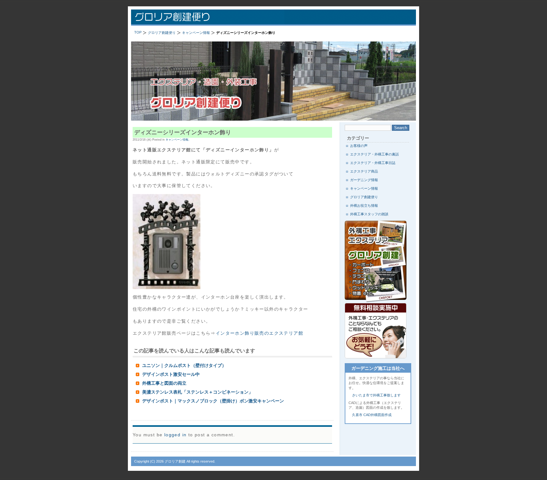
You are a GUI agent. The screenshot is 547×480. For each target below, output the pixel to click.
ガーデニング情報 (364, 180)
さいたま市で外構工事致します (376, 395)
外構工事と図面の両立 (164, 383)
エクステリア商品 (364, 171)
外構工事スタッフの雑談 (369, 214)
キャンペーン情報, (177, 139)
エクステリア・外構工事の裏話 (374, 154)
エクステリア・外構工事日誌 (372, 163)
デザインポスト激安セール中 (171, 374)
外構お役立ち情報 (364, 205)
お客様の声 (359, 146)
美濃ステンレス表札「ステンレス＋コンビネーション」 (197, 392)
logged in (175, 434)
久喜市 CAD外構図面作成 (372, 415)
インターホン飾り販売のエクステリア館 (259, 333)
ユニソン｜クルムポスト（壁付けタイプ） (184, 365)
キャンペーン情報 (364, 188)
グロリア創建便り (213, 17)
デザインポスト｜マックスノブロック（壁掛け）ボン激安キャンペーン (213, 400)
